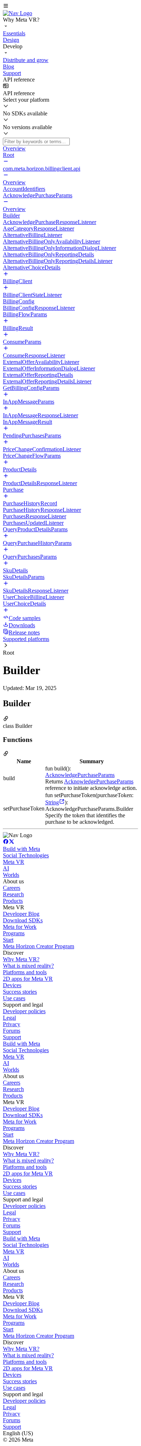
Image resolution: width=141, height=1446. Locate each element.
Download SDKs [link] (23, 920)
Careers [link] (11, 888)
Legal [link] (9, 1018)
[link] (17, 13)
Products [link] (13, 901)
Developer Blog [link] (21, 914)
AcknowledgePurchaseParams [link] (80, 775)
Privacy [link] (11, 1024)
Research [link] (13, 894)
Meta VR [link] (13, 862)
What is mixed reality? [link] (28, 966)
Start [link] (8, 940)
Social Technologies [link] (26, 855)
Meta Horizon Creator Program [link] (38, 946)
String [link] (52, 802)
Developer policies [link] (24, 1011)
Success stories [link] (20, 992)
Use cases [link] (14, 998)
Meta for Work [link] (20, 927)
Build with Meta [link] (21, 849)
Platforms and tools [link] (25, 972)
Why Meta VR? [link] (21, 959)
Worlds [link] (11, 875)
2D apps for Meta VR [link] (28, 979)
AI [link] (6, 868)
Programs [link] (14, 933)
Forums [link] (11, 1031)
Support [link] (12, 1037)
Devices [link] (12, 985)
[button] (70, 6)
